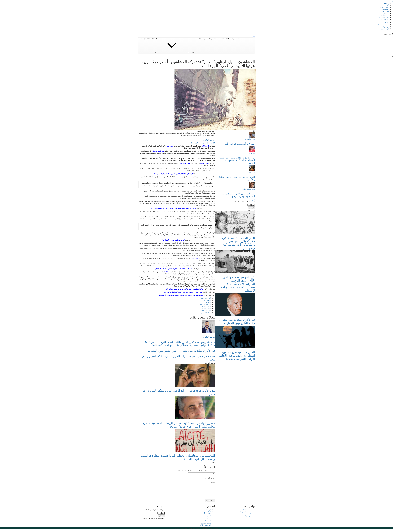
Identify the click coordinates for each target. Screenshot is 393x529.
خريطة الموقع (385, 29)
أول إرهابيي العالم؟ (205, 298)
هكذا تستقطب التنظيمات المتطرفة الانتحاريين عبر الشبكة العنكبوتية (173, 269)
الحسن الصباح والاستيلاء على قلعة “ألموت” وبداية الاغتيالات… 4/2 (183, 292)
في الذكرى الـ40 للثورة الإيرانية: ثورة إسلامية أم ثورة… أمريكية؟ (173, 173)
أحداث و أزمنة (384, 15)
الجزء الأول (167, 272)
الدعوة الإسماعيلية (205, 304)
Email (253, 205)
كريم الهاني (209, 139)
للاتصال (387, 22)
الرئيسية (386, 3)
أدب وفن (386, 13)
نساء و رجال (385, 9)
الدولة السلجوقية (206, 306)
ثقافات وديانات (384, 7)
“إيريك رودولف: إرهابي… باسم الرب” (173, 240)
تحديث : (203, 143)
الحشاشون (207, 302)
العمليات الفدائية (206, 310)
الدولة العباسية (206, 308)
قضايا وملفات (385, 11)
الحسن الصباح (204, 163)
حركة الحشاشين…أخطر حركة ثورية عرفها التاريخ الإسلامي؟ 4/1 (184, 289)
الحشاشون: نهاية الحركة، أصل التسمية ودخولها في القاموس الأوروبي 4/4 (181, 295)
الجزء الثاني (205, 146)
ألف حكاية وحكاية (383, 19)
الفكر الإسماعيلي (185, 163)
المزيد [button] (253, 200)
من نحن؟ (386, 27)
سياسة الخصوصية (383, 25)
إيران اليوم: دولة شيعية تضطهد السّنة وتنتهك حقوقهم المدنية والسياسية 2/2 (173, 208)
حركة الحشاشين (206, 312)
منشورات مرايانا (384, 17)
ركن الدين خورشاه (158, 151)
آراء (388, 5)
